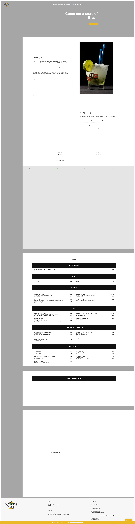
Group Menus (62, 4)
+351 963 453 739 (94, 507)
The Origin (53, 4)
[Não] (133, 522)
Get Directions (50, 507)
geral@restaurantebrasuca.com (97, 512)
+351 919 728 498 (94, 509)
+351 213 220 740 (94, 504)
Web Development (93, 519)
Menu (57, 4)
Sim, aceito (72, 522)
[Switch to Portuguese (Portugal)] (78, 4)
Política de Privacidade (79, 522)
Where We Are (69, 4)
